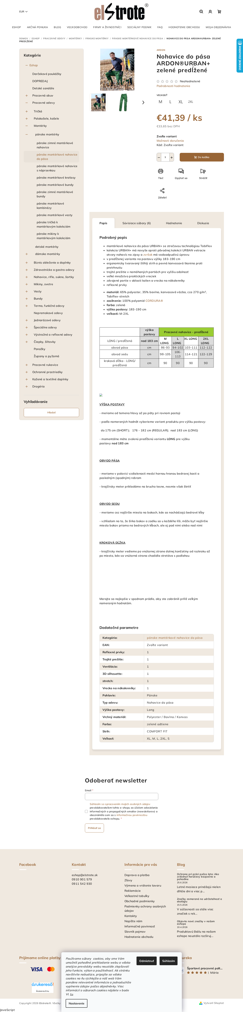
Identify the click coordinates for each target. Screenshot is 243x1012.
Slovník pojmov (135, 931)
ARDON (161, 50)
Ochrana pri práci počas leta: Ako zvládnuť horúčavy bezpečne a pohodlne (198, 876)
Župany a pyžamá (46, 356)
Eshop (33, 65)
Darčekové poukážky (47, 74)
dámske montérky (47, 254)
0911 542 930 (82, 883)
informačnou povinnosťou (132, 815)
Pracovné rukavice (45, 365)
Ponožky (40, 349)
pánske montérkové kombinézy (50, 206)
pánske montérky (47, 134)
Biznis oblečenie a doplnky (52, 262)
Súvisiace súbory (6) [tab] (136, 223)
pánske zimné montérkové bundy (55, 194)
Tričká (38, 111)
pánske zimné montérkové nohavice (55, 145)
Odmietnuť (146, 961)
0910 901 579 (82, 879)
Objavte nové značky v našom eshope (196, 922)
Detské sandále (43, 88)
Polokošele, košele (46, 118)
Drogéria (38, 386)
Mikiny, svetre (43, 284)
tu (71, 994)
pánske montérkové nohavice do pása (57, 157)
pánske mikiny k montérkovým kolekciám (54, 236)
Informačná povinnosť (139, 926)
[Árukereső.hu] (42, 986)
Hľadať (51, 412)
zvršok (147, 254)
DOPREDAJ (40, 81)
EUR (21, 11)
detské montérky (47, 246)
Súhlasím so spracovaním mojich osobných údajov (120, 804)
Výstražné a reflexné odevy (53, 334)
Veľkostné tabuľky (136, 896)
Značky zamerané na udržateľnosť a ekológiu (199, 900)
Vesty (38, 291)
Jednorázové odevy (47, 320)
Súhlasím (168, 961)
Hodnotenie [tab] (174, 223)
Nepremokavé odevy (48, 313)
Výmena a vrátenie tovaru (142, 885)
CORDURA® (154, 300)
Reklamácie (132, 890)
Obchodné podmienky (139, 901)
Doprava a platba (137, 875)
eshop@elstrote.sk (85, 875)
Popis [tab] (103, 223)
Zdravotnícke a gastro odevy (54, 269)
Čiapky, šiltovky (45, 342)
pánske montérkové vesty (55, 215)
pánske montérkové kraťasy (56, 177)
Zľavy (128, 880)
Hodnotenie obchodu (138, 937)
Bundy (38, 298)
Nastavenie (76, 1003)
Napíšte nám (133, 921)
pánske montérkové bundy (55, 185)
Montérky (40, 125)
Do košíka (203, 157)
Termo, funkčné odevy (49, 306)
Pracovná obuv (42, 95)
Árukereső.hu (42, 991)
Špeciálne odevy (45, 327)
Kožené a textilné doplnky (50, 379)
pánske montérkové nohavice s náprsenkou (57, 168)
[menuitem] (16, 27)
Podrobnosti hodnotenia (173, 86)
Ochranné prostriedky (47, 372)
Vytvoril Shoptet (214, 1003)
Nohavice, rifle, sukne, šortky (54, 277)
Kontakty (130, 916)
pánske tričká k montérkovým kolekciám (54, 224)
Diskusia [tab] (203, 223)
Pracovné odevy (43, 102)
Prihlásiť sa (94, 828)
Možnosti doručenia (170, 140)
